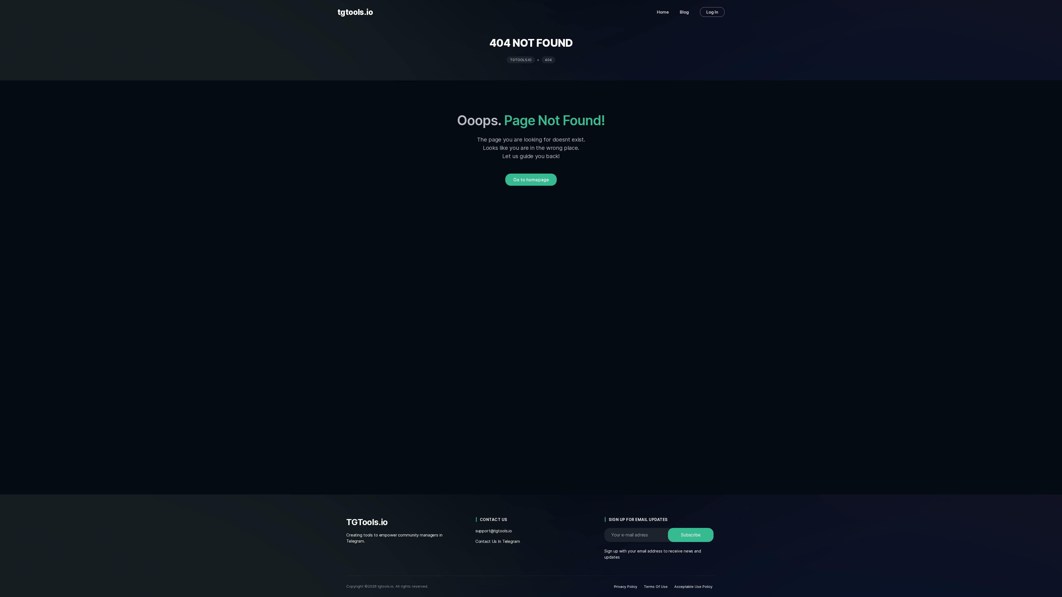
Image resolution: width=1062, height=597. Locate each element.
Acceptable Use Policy (693, 586)
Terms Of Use (656, 586)
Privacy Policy (625, 586)
